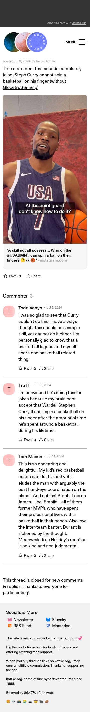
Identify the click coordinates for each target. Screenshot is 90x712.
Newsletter (24, 619)
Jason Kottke (45, 61)
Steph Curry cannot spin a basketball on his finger (34, 77)
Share (49, 368)
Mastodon (61, 625)
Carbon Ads (79, 23)
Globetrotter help (20, 87)
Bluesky (59, 619)
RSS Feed (22, 625)
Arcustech (34, 647)
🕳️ (30, 701)
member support (64, 638)
